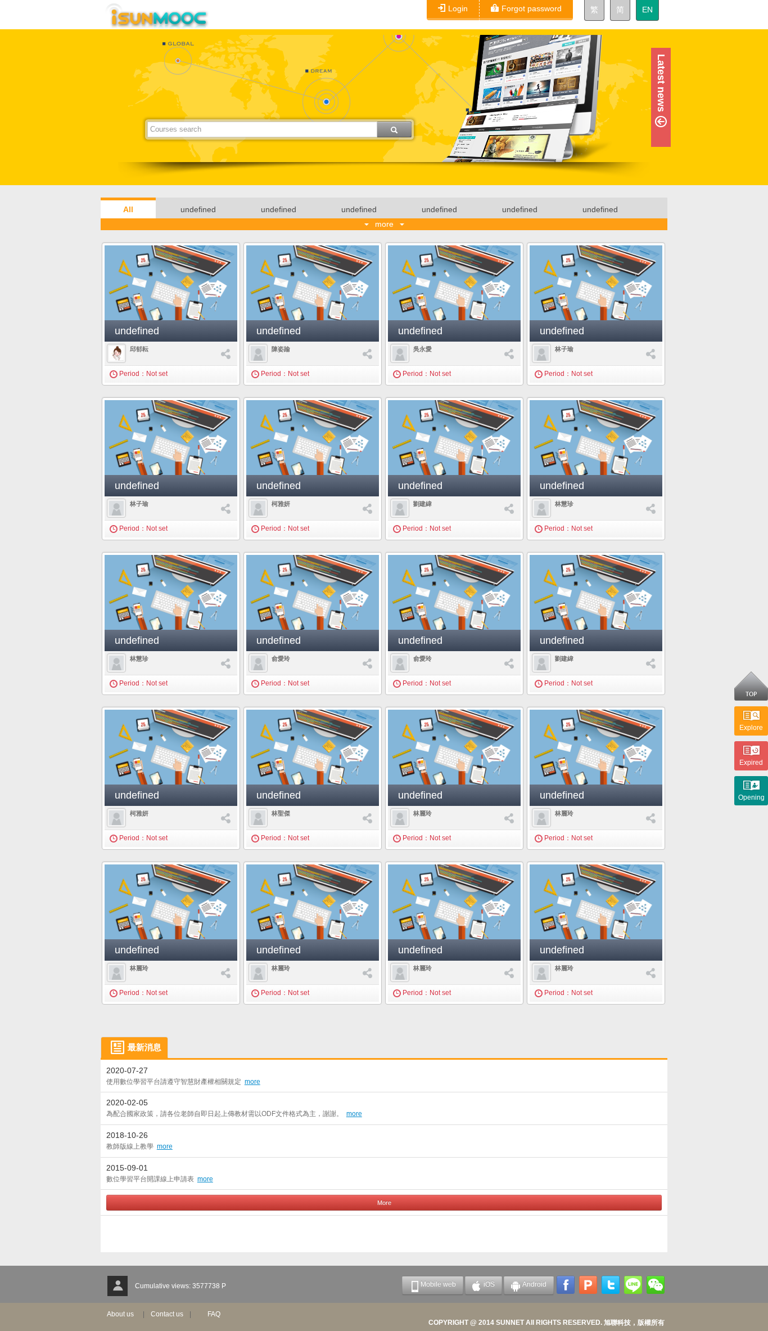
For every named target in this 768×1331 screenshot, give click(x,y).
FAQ (213, 1314)
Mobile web (438, 1284)
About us (120, 1314)
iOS (489, 1284)
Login (458, 8)
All (128, 209)
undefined (198, 209)
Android (534, 1284)
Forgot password (532, 8)
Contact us (167, 1314)
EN (647, 9)
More (384, 1202)
